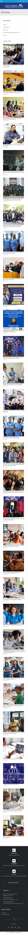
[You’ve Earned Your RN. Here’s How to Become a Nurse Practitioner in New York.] (13, 667)
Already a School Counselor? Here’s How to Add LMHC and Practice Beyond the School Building (12, 384)
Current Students (6, 27)
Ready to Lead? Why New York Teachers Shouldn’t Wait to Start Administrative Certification (13, 358)
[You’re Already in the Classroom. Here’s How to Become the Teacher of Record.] (13, 107)
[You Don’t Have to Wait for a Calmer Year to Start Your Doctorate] (13, 54)
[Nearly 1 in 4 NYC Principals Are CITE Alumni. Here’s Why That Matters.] (13, 825)
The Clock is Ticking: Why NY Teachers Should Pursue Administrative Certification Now (14, 733)
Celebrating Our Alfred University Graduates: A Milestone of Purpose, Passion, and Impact (12, 226)
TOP (14, 919)
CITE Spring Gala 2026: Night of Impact (11, 784)
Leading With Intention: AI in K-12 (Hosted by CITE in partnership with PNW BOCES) (13, 331)
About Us (5, 35)
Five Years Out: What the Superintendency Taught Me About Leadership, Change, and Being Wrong (14, 599)
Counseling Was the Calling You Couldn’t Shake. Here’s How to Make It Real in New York (12, 572)
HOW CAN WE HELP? (13, 882)
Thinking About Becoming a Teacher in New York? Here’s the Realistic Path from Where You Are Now (13, 492)
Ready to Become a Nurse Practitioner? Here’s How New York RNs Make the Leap (13, 253)
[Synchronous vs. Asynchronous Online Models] (13, 748)
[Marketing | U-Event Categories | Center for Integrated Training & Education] (14, 6)
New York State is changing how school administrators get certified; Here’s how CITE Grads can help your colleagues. (13, 518)
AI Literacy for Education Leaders (10, 305)
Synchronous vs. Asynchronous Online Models (12, 758)
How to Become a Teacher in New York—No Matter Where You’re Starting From (13, 279)
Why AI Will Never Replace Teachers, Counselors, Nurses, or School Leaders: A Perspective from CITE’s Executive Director (14, 705)
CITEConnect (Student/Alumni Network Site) (11, 32)
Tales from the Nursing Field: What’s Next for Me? (13, 625)
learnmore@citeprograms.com (11, 893)
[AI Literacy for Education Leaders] (13, 294)
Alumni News (5, 29)
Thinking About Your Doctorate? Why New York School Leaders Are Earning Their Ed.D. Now (12, 199)
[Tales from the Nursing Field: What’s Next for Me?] (13, 614)
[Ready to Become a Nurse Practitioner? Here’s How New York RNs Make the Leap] (13, 241)
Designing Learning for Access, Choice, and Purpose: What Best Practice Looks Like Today (13, 546)
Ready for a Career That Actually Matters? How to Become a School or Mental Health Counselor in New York (13, 172)
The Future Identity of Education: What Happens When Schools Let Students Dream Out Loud (13, 810)
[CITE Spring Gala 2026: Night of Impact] (13, 773)
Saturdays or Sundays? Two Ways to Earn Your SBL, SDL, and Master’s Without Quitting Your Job (13, 92)
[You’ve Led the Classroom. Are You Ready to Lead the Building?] (13, 134)
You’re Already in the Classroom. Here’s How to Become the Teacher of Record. (12, 119)
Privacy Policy (4, 912)
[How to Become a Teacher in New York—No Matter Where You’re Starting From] (13, 267)
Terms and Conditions (5, 914)
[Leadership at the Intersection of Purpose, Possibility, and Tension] (13, 399)
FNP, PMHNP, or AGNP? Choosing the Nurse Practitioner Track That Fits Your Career (11, 437)
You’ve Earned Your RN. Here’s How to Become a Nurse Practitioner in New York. (13, 679)
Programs (5, 24)
